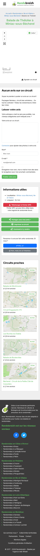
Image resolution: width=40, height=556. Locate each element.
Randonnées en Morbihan (13, 512)
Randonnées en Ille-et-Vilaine (14, 478)
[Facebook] (16, 435)
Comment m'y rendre (21, 229)
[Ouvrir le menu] (4, 4)
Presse (21, 536)
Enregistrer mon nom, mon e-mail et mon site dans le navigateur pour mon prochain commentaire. (20, 171)
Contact (28, 536)
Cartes (33, 33)
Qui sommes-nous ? (10, 533)
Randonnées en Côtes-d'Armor (15, 444)
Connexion (5, 145)
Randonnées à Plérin (10, 456)
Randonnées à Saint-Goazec (13, 468)
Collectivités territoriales (28, 533)
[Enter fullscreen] (4, 43)
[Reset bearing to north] (4, 39)
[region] (20, 52)
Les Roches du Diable (12, 334)
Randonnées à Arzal (10, 520)
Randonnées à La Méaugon (13, 449)
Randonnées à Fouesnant (12, 466)
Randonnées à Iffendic (11, 491)
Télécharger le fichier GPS (21, 205)
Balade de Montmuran (12, 286)
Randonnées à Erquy (10, 446)
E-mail (4, 158)
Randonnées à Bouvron (11, 508)
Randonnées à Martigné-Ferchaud (15, 480)
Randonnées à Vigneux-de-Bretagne (16, 505)
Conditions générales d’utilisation (20, 543)
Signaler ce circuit (30, 79)
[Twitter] (24, 435)
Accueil (8, 13)
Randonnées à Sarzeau (11, 515)
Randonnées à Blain (10, 500)
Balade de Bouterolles (12, 357)
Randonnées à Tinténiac (12, 488)
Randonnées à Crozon (11, 463)
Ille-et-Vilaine (28, 13)
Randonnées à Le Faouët (12, 522)
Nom (4, 150)
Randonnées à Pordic (11, 454)
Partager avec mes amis (20, 220)
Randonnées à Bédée (11, 486)
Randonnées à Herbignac (12, 503)
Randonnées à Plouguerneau (13, 474)
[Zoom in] (4, 33)
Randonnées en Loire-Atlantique (15, 495)
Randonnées (17, 13)
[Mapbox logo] (7, 72)
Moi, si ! (21, 246)
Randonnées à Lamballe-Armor (14, 451)
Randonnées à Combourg (12, 483)
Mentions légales (20, 540)
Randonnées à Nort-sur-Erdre (14, 498)
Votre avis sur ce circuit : (11, 120)
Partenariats (13, 536)
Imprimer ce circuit (21, 224)
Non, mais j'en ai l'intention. (21, 251)
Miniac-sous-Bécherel (12, 16)
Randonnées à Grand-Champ (13, 517)
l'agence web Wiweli (20, 551)
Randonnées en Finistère (12, 461)
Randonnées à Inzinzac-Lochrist (15, 525)
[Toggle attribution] (35, 72)
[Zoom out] (4, 36)
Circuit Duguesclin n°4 (12, 310)
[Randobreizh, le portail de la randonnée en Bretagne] (22, 4)
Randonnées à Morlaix (11, 471)
